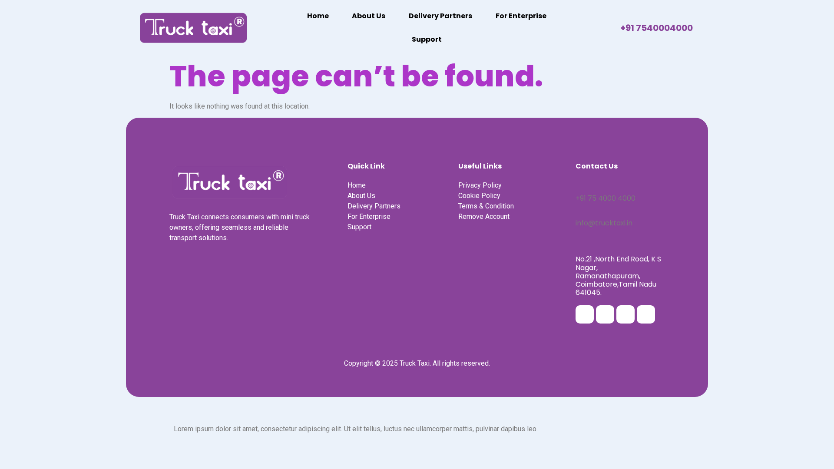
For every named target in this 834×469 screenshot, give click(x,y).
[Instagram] (605, 314)
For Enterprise (521, 16)
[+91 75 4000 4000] (579, 185)
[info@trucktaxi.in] (579, 209)
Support (427, 39)
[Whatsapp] (646, 314)
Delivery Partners (440, 16)
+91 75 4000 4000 (605, 198)
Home (318, 16)
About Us (368, 16)
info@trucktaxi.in (604, 223)
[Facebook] (585, 314)
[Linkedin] (625, 314)
